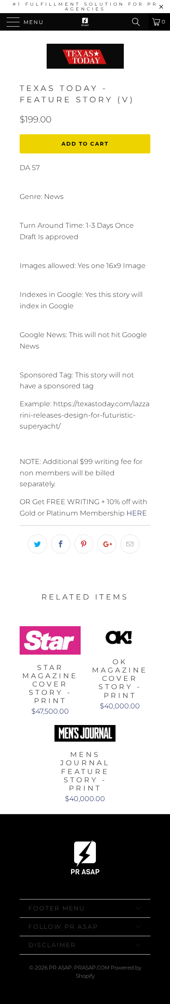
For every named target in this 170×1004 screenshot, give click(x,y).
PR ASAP (60, 967)
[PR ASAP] (85, 22)
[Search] (139, 22)
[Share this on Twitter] (37, 544)
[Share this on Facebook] (60, 544)
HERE (136, 513)
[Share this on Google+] (106, 544)
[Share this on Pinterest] (83, 544)
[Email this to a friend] (129, 544)
